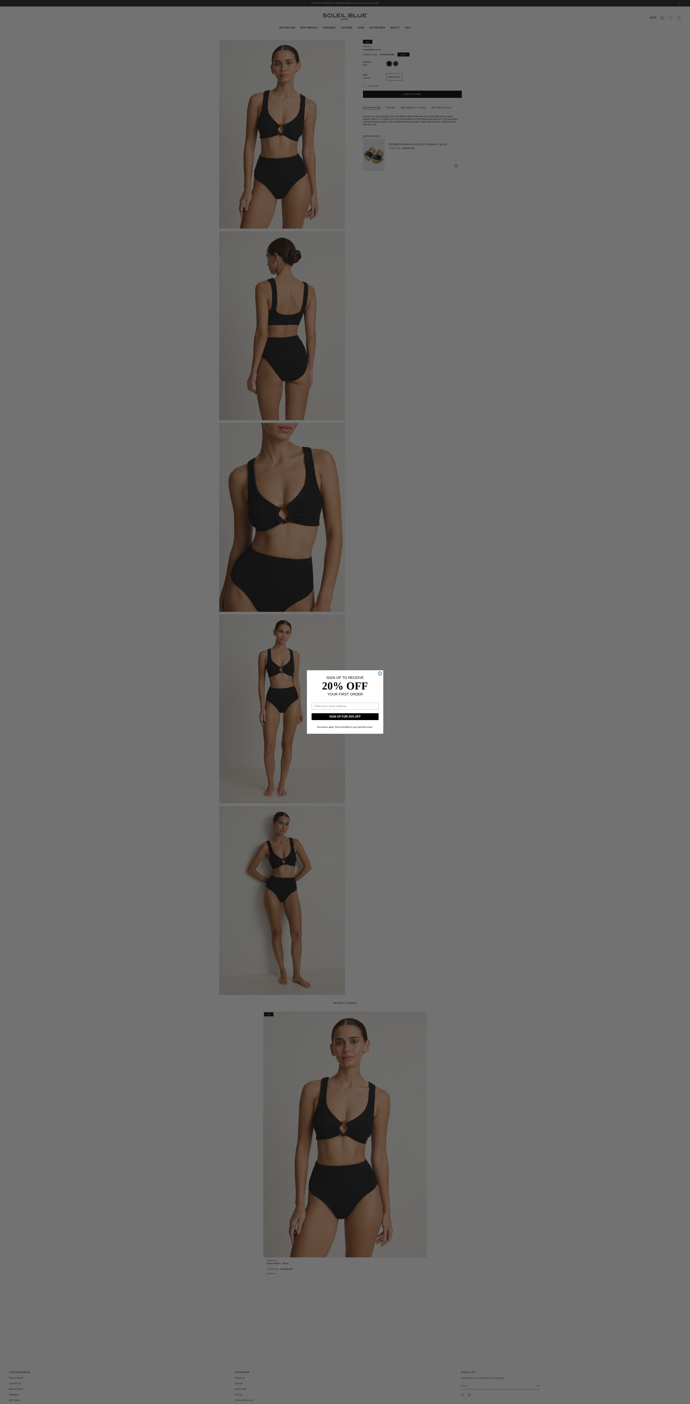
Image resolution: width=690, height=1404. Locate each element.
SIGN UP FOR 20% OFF (345, 716)
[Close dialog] (380, 673)
